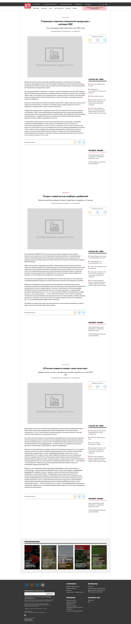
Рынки (50, 8)
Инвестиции (36, 8)
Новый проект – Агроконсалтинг (74, 592)
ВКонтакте (91, 600)
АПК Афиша (88, 4)
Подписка (90, 586)
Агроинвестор (36, 4)
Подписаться (49, 594)
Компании (68, 8)
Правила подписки (71, 588)
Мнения (75, 8)
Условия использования (28, 620)
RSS (89, 602)
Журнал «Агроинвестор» (72, 586)
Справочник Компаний (66, 4)
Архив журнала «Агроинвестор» (96, 588)
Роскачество (45, 443)
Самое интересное (59, 8)
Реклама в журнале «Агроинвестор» (71, 603)
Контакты (68, 590)
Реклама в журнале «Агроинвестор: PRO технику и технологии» (74, 607)
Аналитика (44, 8)
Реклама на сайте (71, 600)
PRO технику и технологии (50, 4)
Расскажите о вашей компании (74, 611)
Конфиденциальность (28, 619)
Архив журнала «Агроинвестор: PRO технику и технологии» (96, 591)
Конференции (78, 4)
